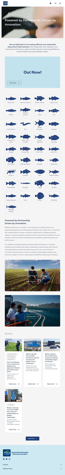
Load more (31, 438)
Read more (12, 384)
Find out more (31, 281)
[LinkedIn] (4, 459)
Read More (12, 83)
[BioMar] (5, 3)
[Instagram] (6, 459)
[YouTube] (9, 459)
